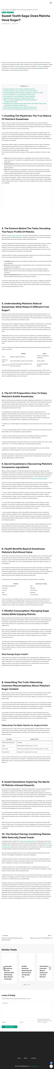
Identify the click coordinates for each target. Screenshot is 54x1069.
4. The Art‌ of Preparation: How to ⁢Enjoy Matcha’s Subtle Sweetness (18, 94)
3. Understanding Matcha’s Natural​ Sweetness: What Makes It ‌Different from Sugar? (22, 93)
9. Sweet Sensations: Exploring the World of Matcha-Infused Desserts (19, 107)
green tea (16, 66)
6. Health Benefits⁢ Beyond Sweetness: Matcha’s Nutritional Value (18, 98)
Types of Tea (10, 12)
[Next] (50, 968)
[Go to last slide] (4, 968)
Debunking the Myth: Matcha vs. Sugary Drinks (15, 105)
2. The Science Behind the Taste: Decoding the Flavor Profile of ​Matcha (19, 91)
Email (21, 1022)
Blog (19, 1058)
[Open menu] (50, 2)
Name (4, 1022)
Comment (5, 1003)
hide (27, 86)
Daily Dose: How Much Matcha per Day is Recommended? (12, 938)
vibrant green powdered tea (15, 235)
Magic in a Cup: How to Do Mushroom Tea (41, 937)
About (26, 1058)
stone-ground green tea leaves (39, 478)
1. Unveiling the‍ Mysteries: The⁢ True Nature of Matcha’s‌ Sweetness (18, 89)
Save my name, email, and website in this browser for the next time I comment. (44, 1021)
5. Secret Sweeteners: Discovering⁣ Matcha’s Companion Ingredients (18, 96)
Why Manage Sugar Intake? (10, 102)
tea (2, 136)
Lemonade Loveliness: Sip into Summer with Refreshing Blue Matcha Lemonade (9, 972)
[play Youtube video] (27, 198)
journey (40, 66)
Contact (33, 1058)
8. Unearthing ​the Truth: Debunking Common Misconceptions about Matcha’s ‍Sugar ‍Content (24, 103)
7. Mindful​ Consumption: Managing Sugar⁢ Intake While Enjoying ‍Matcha (19, 100)
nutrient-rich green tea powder (27, 841)
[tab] (24, 984)
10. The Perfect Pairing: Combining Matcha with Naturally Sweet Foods (19, 109)
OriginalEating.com (7, 23)
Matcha (4, 12)
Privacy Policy (35, 1066)
